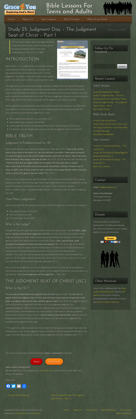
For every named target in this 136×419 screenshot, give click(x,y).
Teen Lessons (48, 19)
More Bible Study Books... (104, 134)
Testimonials (91, 410)
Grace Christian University (108, 302)
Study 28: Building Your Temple (106, 92)
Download (54, 361)
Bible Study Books (97, 19)
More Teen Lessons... (102, 166)
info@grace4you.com (108, 187)
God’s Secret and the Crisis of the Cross (110, 124)
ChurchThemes (21, 413)
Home (11, 19)
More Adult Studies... (102, 109)
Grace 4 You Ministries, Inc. (28, 9)
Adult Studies (71, 19)
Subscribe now (46, 370)
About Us (28, 19)
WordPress (35, 413)
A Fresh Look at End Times (104, 120)
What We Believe (108, 410)
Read (36, 361)
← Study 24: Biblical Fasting (17, 395)
